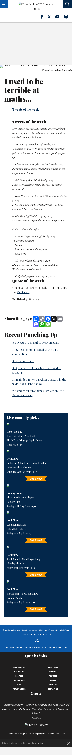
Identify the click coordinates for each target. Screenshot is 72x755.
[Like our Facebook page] (44, 16)
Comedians (53, 667)
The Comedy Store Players (20, 497)
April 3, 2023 (50, 144)
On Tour (53, 671)
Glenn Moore (21, 164)
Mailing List (19, 671)
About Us (53, 684)
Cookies (19, 684)
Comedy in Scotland (57, 647)
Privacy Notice (19, 688)
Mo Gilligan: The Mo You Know (22, 593)
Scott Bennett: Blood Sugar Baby (23, 559)
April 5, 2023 (49, 236)
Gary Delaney (22, 196)
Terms (53, 680)
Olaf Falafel (20, 216)
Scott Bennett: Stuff (16, 524)
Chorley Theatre (15, 563)
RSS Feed (19, 675)
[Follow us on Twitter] (51, 16)
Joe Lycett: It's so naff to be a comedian (35, 342)
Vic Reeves (23, 292)
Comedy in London (13, 647)
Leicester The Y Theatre (19, 467)
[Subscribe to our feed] (36, 640)
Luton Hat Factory (16, 529)
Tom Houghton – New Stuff (21, 436)
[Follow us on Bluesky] (68, 16)
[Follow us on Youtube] (59, 16)
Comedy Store (14, 501)
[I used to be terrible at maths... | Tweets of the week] (36, 66)
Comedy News (19, 667)
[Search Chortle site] (67, 4)
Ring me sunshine (23, 361)
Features (53, 675)
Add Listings (19, 680)
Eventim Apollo (15, 598)
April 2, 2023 (48, 276)
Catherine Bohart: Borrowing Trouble (26, 463)
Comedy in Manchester (35, 647)
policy (40, 743)
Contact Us (53, 688)
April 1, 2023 (57, 164)
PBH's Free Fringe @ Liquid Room (24, 440)
